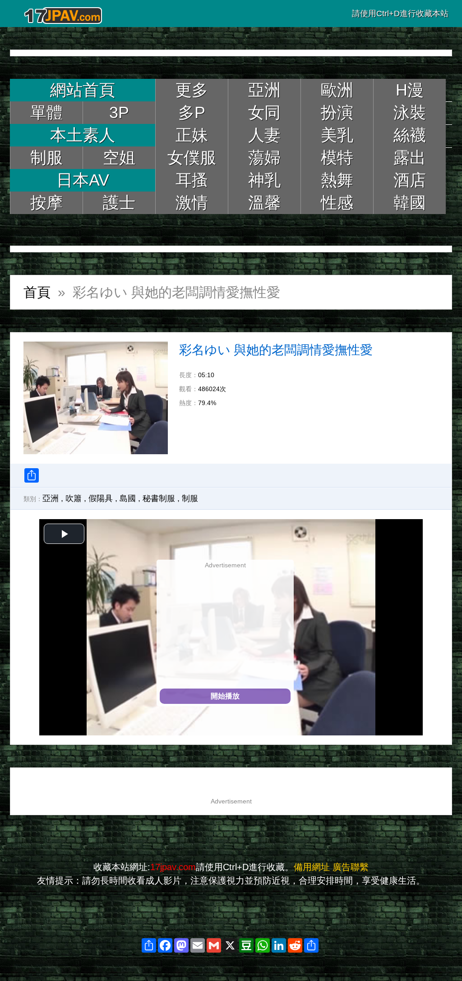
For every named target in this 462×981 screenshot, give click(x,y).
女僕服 (191, 157)
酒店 (409, 180)
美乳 (337, 135)
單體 (46, 112)
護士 (119, 202)
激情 (192, 202)
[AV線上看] (64, 13)
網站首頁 (82, 90)
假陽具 (100, 498)
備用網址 (312, 867)
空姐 (119, 157)
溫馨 (264, 202)
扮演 (337, 112)
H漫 (410, 90)
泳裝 (409, 112)
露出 (409, 157)
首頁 (37, 292)
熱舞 (337, 180)
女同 (264, 112)
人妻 (264, 135)
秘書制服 (159, 498)
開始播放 (225, 696)
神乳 (264, 180)
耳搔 (192, 180)
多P (191, 112)
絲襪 (409, 135)
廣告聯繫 (351, 867)
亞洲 (264, 90)
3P (119, 112)
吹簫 (73, 498)
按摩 (46, 202)
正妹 (192, 135)
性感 (337, 202)
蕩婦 (264, 157)
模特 (337, 157)
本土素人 (82, 135)
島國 (128, 498)
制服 (46, 157)
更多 (192, 90)
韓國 (409, 202)
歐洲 (337, 90)
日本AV (82, 180)
